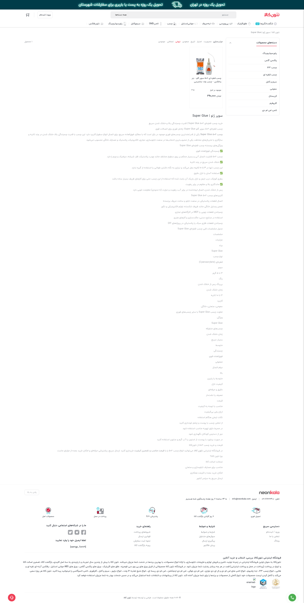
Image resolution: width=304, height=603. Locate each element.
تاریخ (193, 41)
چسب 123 (272, 67)
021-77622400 (268, 499)
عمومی (273, 89)
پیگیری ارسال (208, 540)
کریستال (273, 96)
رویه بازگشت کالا (142, 545)
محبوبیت (208, 41)
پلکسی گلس (271, 60)
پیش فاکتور (209, 545)
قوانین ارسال (144, 536)
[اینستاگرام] (77, 532)
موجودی (161, 41)
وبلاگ (276, 540)
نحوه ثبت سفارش (141, 540)
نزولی (177, 41)
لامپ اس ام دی (269, 110)
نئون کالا (275, 32)
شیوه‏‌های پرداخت (142, 532)
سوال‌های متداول (207, 536)
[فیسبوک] (83, 532)
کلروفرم (273, 103)
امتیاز (199, 41)
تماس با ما (274, 536)
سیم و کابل (271, 81)
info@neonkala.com (241, 499)
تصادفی (170, 41)
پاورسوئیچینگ (270, 53)
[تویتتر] (70, 532)
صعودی (185, 41)
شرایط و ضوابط (208, 532)
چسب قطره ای (270, 74)
